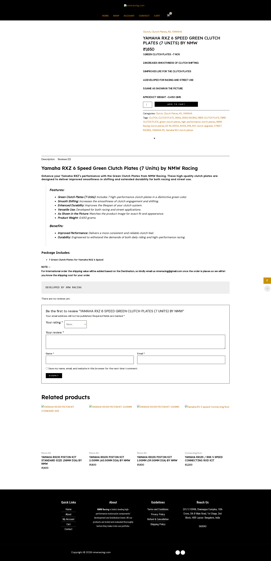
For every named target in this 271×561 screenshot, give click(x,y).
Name (50, 353)
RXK (189, 126)
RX (169, 31)
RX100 (176, 126)
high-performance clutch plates (198, 121)
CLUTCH (153, 117)
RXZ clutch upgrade (202, 126)
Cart (157, 15)
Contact (144, 15)
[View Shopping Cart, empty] (168, 15)
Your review (55, 332)
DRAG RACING (189, 117)
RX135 (183, 126)
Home (105, 15)
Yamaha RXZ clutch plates (179, 130)
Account (129, 15)
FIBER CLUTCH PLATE (208, 117)
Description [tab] (48, 159)
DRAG (178, 117)
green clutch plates (170, 121)
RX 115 (168, 126)
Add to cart (176, 104)
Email (141, 353)
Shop (116, 15)
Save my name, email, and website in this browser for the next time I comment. (93, 368)
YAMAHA (177, 31)
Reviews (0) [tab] (64, 159)
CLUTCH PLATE (166, 117)
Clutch (147, 31)
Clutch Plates (159, 31)
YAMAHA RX (158, 130)
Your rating (54, 322)
